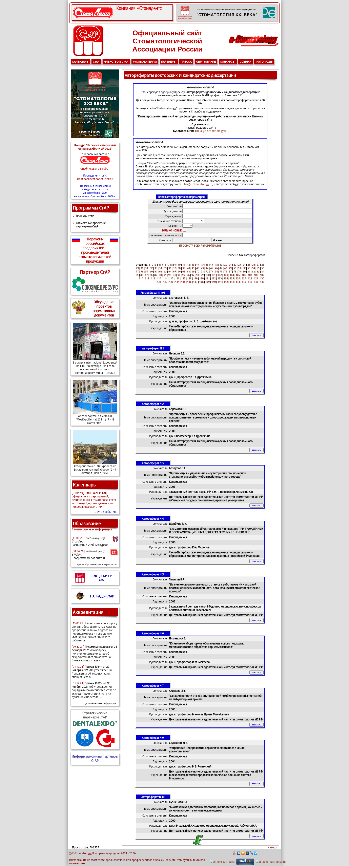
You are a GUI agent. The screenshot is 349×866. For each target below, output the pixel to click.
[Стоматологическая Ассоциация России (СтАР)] (88, 54)
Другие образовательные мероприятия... (97, 564)
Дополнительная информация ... (101, 703)
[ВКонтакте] (239, 853)
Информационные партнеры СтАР (95, 758)
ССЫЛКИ (245, 61)
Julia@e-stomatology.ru (211, 130)
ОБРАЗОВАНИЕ (206, 61)
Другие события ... (106, 511)
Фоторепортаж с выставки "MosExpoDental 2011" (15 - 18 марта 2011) (95, 419)
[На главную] (253, 47)
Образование (87, 523)
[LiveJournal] (251, 853)
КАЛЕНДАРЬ (80, 61)
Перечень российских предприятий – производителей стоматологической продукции (95, 250)
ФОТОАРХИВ (264, 61)
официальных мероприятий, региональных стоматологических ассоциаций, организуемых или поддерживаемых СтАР (94, 499)
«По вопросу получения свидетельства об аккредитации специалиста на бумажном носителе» (94, 653)
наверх (272, 847)
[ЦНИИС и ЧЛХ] (105, 746)
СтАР (96, 61)
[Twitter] (256, 853)
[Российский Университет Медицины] (85, 746)
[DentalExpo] (95, 726)
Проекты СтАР (85, 216)
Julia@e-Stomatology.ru (197, 184)
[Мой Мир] (247, 853)
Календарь (84, 485)
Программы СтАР (91, 208)
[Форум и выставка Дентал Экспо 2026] (227, 19)
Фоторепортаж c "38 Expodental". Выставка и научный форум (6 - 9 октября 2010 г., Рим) (95, 469)
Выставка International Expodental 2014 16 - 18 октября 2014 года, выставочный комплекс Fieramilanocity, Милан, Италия (95, 367)
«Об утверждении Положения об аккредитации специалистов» (92, 672)
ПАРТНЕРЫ (168, 61)
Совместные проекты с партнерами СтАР (91, 224)
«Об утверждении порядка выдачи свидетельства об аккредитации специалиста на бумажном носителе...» (94, 690)
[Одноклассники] (243, 853)
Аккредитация (88, 612)
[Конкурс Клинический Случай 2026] (122, 19)
